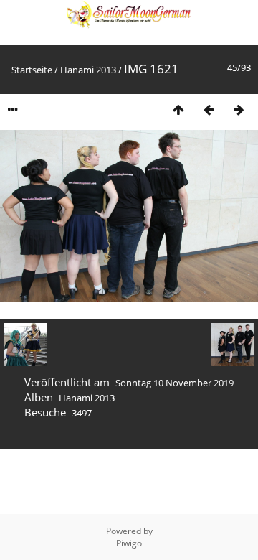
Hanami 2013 (88, 69)
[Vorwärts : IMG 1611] (239, 109)
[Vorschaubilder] (178, 109)
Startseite (31, 69)
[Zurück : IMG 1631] (209, 109)
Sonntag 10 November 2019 (174, 382)
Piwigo (129, 543)
